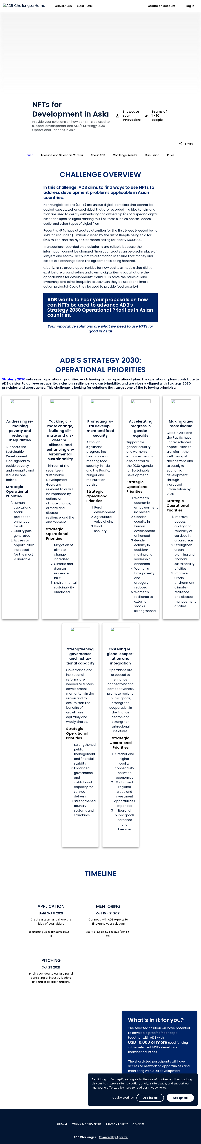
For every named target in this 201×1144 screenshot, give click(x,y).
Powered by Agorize (113, 1137)
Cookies (138, 1124)
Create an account (161, 6)
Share (186, 144)
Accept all (180, 1098)
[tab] (30, 155)
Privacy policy (117, 1124)
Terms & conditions (86, 1124)
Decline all (150, 1098)
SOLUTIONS (84, 6)
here (128, 1088)
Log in (190, 6)
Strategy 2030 (13, 379)
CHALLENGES (63, 6)
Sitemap (62, 1124)
